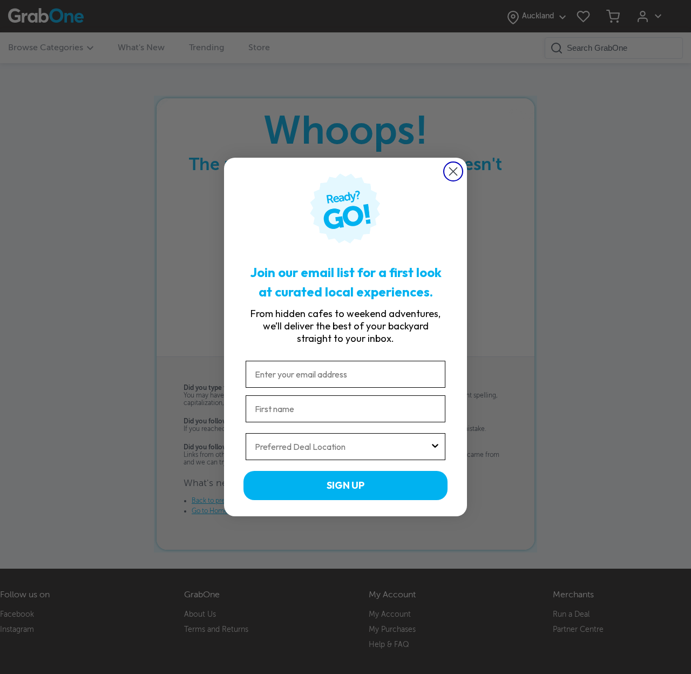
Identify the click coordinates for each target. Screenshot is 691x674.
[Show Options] (435, 447)
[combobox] (342, 447)
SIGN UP (345, 485)
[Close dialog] (453, 171)
